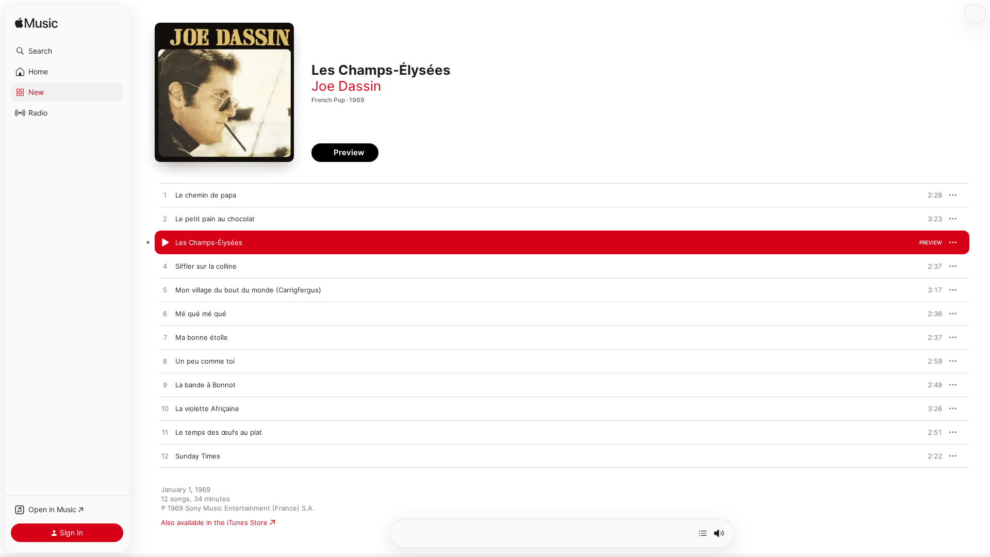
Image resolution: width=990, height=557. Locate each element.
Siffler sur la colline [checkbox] (206, 266)
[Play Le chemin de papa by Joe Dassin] (165, 195)
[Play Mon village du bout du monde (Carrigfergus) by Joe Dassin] (165, 290)
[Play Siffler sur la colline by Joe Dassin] (165, 266)
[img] (36, 23)
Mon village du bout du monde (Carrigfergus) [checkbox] (248, 290)
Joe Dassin (346, 86)
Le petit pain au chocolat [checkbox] (215, 219)
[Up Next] (703, 533)
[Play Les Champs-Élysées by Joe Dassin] (165, 243)
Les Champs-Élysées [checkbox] (208, 242)
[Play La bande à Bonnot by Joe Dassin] (165, 385)
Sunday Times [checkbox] (197, 456)
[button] (67, 51)
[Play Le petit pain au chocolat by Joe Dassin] (165, 219)
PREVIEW (930, 195)
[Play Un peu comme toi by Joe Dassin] (165, 361)
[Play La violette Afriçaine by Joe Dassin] (165, 409)
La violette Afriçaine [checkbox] (207, 408)
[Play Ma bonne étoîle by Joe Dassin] (165, 337)
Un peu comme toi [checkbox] (205, 361)
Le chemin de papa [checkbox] (205, 195)
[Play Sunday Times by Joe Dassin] (165, 456)
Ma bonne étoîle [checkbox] (201, 337)
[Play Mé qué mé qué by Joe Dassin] (165, 314)
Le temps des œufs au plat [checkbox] (218, 432)
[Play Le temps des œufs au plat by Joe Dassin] (165, 432)
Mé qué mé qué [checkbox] (200, 313)
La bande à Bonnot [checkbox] (205, 385)
